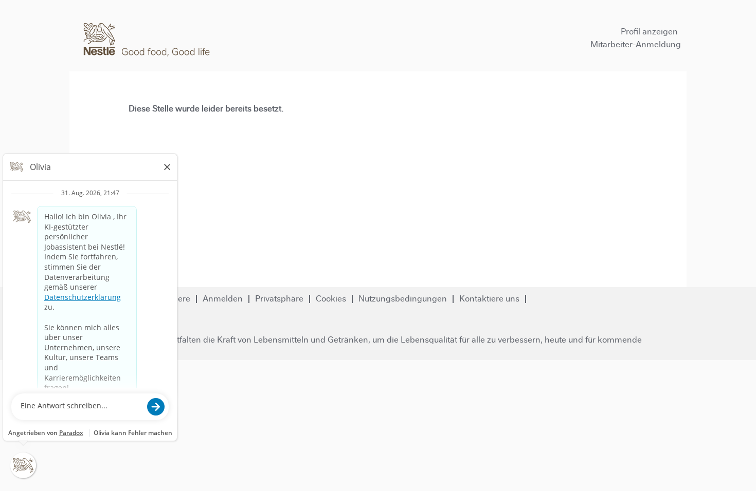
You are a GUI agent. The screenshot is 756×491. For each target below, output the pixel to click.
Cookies (331, 298)
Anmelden (223, 298)
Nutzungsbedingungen (402, 298)
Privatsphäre (279, 298)
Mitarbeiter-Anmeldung (635, 44)
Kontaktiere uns (489, 298)
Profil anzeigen (649, 31)
